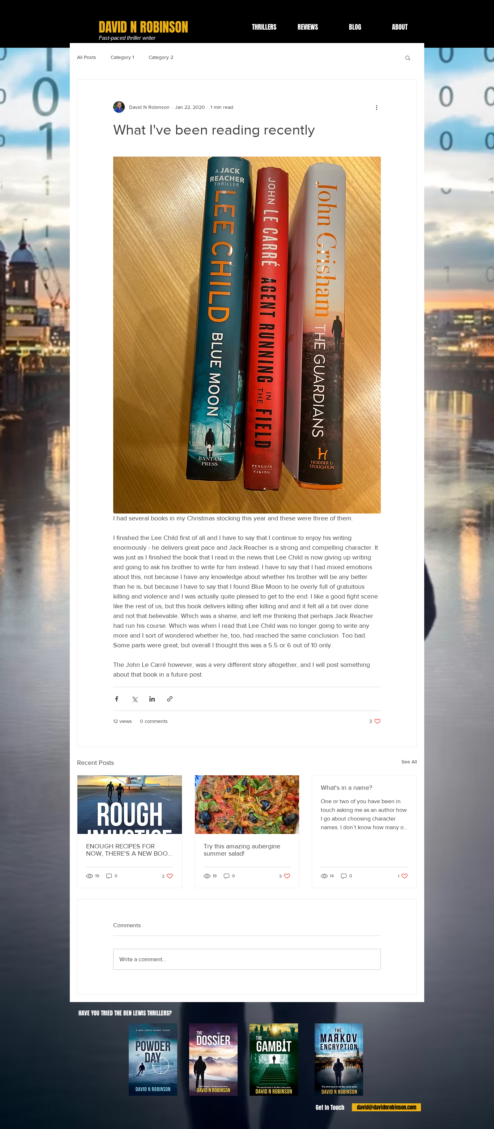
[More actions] (376, 107)
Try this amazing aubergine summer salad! (242, 850)
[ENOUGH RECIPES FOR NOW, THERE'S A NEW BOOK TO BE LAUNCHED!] (129, 804)
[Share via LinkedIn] (152, 698)
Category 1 (122, 57)
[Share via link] (169, 698)
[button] (407, 57)
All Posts (86, 57)
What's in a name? (346, 787)
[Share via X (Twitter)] (134, 698)
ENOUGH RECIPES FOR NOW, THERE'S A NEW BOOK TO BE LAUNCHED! (129, 850)
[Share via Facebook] (116, 698)
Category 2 (161, 57)
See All (409, 761)
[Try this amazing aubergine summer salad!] (247, 804)
